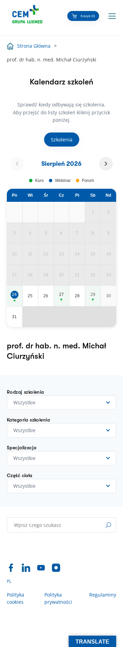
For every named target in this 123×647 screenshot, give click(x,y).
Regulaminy (102, 594)
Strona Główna (34, 46)
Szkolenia (61, 139)
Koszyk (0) (88, 16)
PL (9, 581)
